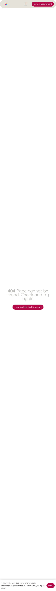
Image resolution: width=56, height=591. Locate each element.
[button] (25, 4)
